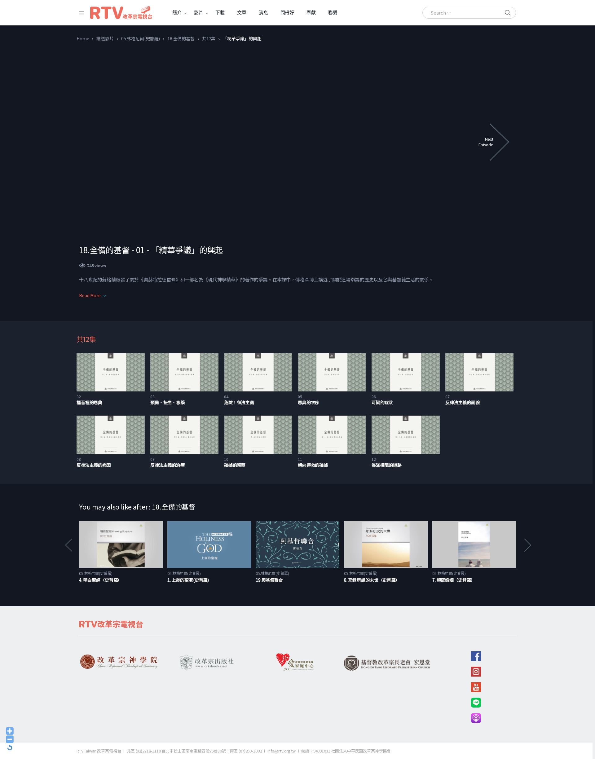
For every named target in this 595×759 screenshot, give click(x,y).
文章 (241, 12)
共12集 (208, 38)
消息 (263, 12)
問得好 (287, 12)
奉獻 (311, 12)
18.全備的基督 (181, 38)
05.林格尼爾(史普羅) (140, 38)
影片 (198, 12)
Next (527, 545)
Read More (90, 295)
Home (83, 38)
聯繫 (332, 12)
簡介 (177, 12)
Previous (68, 545)
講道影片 (104, 38)
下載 (220, 12)
